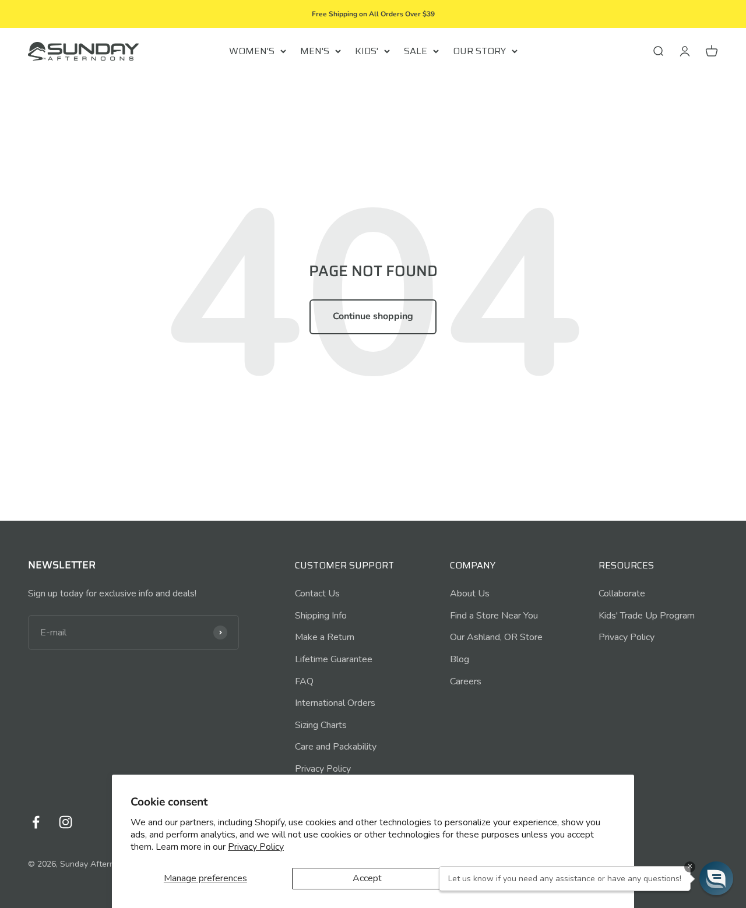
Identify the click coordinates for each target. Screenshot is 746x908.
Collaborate (622, 593)
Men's (314, 51)
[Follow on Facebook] (36, 822)
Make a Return (324, 637)
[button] (716, 878)
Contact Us (317, 593)
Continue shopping (373, 316)
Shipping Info (321, 615)
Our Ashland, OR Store (496, 637)
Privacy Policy (256, 846)
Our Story (479, 51)
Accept (367, 878)
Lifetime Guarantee (333, 659)
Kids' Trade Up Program (647, 615)
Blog (459, 659)
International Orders (335, 703)
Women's (252, 51)
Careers (465, 681)
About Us (470, 593)
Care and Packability (335, 746)
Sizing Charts (321, 725)
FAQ (304, 681)
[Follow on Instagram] (65, 822)
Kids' (366, 51)
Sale (415, 51)
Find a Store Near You (494, 615)
